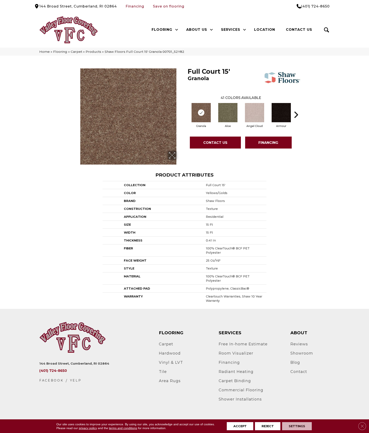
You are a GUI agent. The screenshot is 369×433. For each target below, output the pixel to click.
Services (230, 30)
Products (93, 52)
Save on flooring (168, 6)
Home (44, 52)
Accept (240, 426)
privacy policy (88, 428)
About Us (196, 30)
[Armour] (281, 112)
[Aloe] (228, 112)
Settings (297, 426)
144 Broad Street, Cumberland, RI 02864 (78, 6)
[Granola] (201, 112)
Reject (268, 426)
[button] (176, 29)
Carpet (76, 52)
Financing (135, 6)
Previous (185, 108)
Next (296, 108)
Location (264, 30)
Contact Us (299, 30)
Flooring (162, 30)
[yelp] (76, 380)
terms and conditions (123, 428)
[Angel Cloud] (254, 112)
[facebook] (51, 380)
